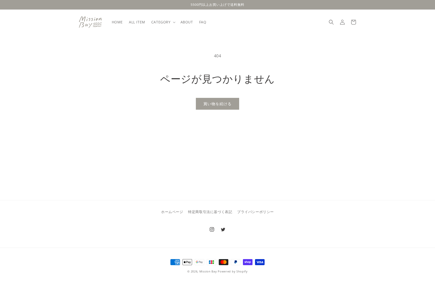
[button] (162, 22)
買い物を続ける (217, 103)
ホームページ (172, 211)
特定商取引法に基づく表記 (210, 211)
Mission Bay (208, 271)
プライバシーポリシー (255, 211)
